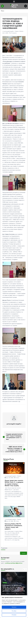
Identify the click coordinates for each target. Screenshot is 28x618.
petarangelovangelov (9, 31)
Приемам (14, 607)
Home (2, 11)
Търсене (4, 548)
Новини (16, 31)
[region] (14, 606)
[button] (24, 569)
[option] (14, 585)
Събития (21, 31)
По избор (14, 611)
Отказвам (14, 614)
